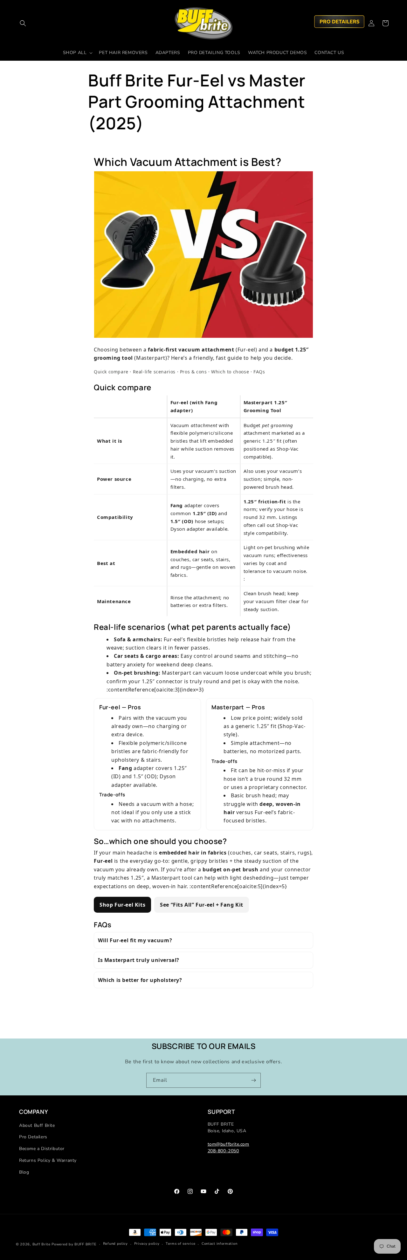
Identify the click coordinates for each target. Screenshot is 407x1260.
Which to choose (230, 372)
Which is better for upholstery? (140, 980)
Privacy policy (147, 1243)
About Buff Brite (37, 1125)
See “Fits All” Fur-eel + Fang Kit (201, 904)
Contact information (219, 1243)
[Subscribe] (253, 1080)
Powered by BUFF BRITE (74, 1244)
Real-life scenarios (154, 372)
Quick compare (111, 372)
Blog (24, 1172)
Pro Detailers (33, 1137)
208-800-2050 (223, 1151)
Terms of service (180, 1243)
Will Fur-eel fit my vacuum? (135, 940)
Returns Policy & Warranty (48, 1160)
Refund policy (115, 1243)
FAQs (259, 372)
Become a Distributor (42, 1149)
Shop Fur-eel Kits (122, 904)
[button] (23, 23)
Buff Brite (41, 1244)
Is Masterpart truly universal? (138, 960)
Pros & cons (193, 372)
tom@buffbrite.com (228, 1144)
